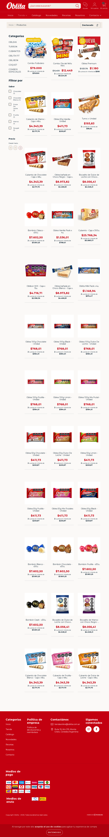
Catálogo (36, 15)
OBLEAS (13, 42)
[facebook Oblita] (96, 729)
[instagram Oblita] (89, 729)
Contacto (94, 15)
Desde (10, 143)
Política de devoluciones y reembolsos (34, 729)
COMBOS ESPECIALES (15, 70)
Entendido (54, 832)
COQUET (13, 65)
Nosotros (80, 15)
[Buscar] (77, 6)
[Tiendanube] (95, 815)
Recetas (66, 15)
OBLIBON (13, 60)
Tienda (22, 15)
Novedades (52, 15)
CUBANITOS (14, 51)
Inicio (10, 15)
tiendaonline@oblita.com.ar (67, 724)
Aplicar (20, 148)
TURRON (13, 46)
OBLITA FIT (14, 56)
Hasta (15, 143)
